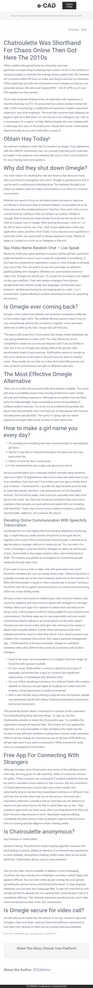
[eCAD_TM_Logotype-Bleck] (46, 4)
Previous (73, 29)
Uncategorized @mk (37, 934)
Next (84, 29)
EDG (65, 986)
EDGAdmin (9, 934)
